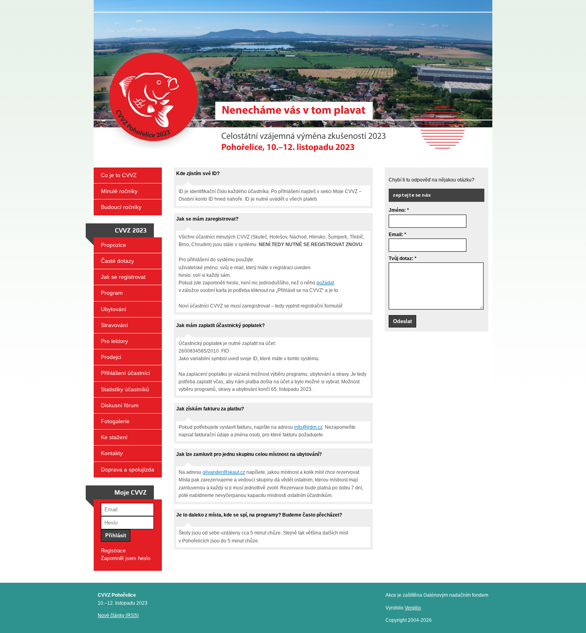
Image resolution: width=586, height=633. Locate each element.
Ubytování (113, 309)
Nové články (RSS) (118, 615)
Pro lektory (114, 341)
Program (112, 293)
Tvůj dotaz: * (403, 258)
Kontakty (112, 453)
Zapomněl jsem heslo (125, 558)
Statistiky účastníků (125, 389)
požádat (325, 283)
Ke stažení (114, 437)
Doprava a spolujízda (127, 469)
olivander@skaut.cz (224, 472)
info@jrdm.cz (308, 427)
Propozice (113, 245)
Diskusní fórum (120, 405)
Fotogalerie (115, 421)
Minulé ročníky (119, 191)
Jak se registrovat (123, 277)
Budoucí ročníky (121, 207)
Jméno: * (399, 210)
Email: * (397, 234)
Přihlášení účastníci (125, 373)
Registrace (113, 551)
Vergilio (413, 608)
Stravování (114, 325)
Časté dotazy (117, 261)
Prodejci (111, 357)
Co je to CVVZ (119, 175)
